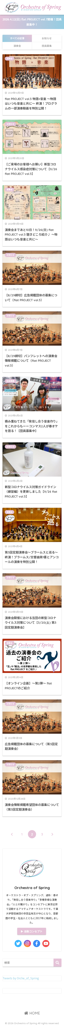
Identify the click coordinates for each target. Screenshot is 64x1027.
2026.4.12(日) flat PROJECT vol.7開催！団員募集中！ (32, 22)
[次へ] (52, 834)
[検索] (58, 963)
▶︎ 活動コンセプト (31, 931)
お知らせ (10, 124)
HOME (34, 1013)
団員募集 (10, 381)
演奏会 (9, 58)
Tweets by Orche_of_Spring (21, 978)
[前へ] (12, 834)
